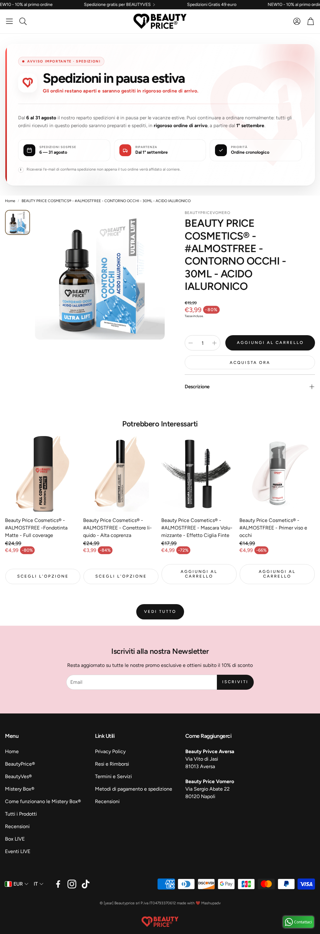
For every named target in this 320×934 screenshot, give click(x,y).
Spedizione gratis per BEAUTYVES (85, 4)
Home (10, 201)
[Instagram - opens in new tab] (72, 884)
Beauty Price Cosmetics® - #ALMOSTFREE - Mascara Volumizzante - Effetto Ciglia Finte (196, 527)
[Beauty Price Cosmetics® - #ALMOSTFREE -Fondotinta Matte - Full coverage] (43, 474)
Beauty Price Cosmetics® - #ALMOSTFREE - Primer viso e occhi (273, 527)
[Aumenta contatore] (214, 343)
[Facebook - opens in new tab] (58, 884)
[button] (9, 21)
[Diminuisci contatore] (190, 343)
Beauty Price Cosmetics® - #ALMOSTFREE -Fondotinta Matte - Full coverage (36, 527)
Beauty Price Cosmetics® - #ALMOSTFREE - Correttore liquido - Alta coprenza (117, 527)
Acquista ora (250, 362)
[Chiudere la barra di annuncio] (313, 4)
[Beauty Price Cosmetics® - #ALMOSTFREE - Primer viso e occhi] (277, 474)
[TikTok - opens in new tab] (85, 884)
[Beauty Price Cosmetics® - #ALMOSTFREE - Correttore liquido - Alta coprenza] (121, 474)
